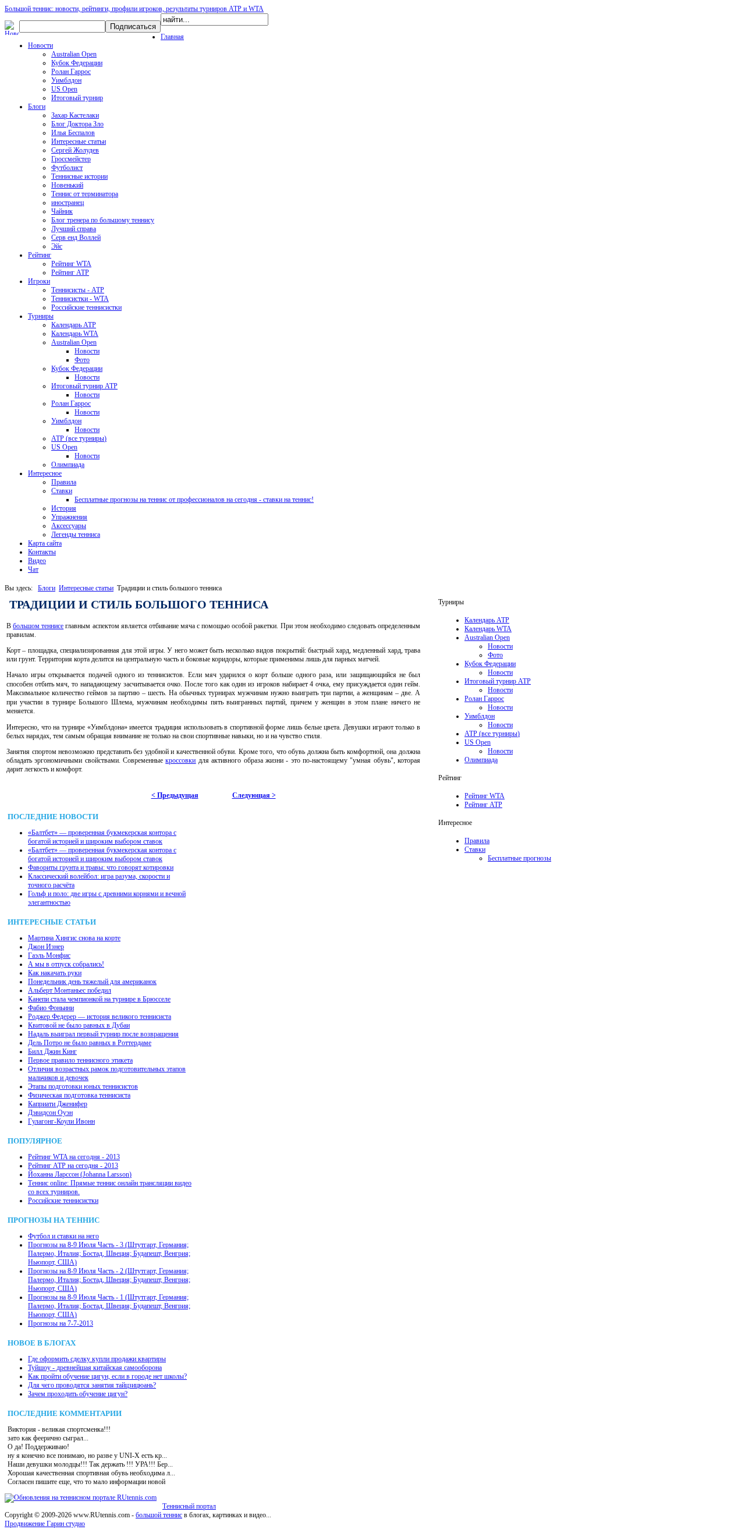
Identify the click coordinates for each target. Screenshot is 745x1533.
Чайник (62, 211)
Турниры (41, 316)
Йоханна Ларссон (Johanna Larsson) (80, 1174)
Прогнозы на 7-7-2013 (60, 1323)
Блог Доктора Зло (77, 124)
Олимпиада (67, 465)
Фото (82, 360)
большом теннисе (38, 626)
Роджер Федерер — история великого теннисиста (99, 1016)
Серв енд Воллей (76, 237)
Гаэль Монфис (49, 955)
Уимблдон (66, 80)
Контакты (42, 552)
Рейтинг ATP (70, 272)
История (63, 508)
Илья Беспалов (73, 133)
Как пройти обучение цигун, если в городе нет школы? (107, 1376)
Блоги (36, 106)
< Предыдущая (174, 795)
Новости (40, 45)
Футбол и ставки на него (63, 1236)
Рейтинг (39, 255)
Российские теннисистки (86, 307)
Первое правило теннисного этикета (80, 1060)
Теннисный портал (189, 1506)
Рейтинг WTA (71, 264)
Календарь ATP (73, 325)
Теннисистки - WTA (80, 299)
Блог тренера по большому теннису (102, 220)
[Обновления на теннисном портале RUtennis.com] (81, 1497)
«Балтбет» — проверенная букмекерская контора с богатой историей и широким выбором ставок (102, 837)
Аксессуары (68, 526)
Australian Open (74, 54)
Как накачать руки (54, 973)
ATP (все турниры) (79, 438)
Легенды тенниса (75, 534)
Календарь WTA (74, 334)
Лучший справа (73, 229)
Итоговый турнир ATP (84, 386)
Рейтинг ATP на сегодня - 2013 (73, 1166)
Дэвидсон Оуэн (50, 1113)
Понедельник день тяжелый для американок (92, 982)
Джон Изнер (46, 947)
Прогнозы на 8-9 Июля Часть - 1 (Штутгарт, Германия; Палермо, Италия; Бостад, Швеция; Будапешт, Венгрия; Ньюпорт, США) (109, 1306)
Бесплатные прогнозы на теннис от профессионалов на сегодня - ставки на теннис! (194, 499)
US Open (64, 89)
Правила (63, 482)
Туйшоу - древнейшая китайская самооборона (95, 1368)
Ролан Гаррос (71, 72)
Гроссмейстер (71, 159)
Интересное (45, 473)
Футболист (67, 168)
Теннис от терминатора (84, 194)
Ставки (61, 491)
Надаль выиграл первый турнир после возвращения (103, 1034)
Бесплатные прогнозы (519, 858)
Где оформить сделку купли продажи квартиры (97, 1359)
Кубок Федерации (76, 63)
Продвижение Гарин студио (45, 1524)
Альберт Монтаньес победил (69, 990)
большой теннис (159, 1515)
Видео (37, 561)
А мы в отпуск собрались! (66, 964)
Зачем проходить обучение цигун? (77, 1394)
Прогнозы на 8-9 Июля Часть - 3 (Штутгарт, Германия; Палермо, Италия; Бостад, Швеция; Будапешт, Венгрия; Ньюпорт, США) (109, 1253)
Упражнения (69, 517)
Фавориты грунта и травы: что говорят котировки (100, 867)
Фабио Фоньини (51, 1008)
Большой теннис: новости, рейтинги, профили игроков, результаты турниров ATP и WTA (134, 9)
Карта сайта (45, 543)
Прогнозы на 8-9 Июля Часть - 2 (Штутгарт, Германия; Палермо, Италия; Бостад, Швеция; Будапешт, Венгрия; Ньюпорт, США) (109, 1280)
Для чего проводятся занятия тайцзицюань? (92, 1385)
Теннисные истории (79, 176)
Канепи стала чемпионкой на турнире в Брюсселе (99, 999)
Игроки (39, 281)
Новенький (67, 185)
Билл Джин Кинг (52, 1051)
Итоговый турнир (77, 98)
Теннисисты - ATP (77, 290)
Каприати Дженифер (57, 1104)
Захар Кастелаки (75, 115)
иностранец (67, 203)
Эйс (56, 246)
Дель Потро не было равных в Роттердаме (89, 1043)
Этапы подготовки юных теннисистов (83, 1086)
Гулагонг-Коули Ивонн (61, 1121)
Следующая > (254, 795)
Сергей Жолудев (75, 150)
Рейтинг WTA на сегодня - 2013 (74, 1157)
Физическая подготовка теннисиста (79, 1095)
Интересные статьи (78, 141)
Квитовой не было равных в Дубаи (79, 1025)
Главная (172, 37)
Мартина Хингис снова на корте (74, 938)
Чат (33, 569)
